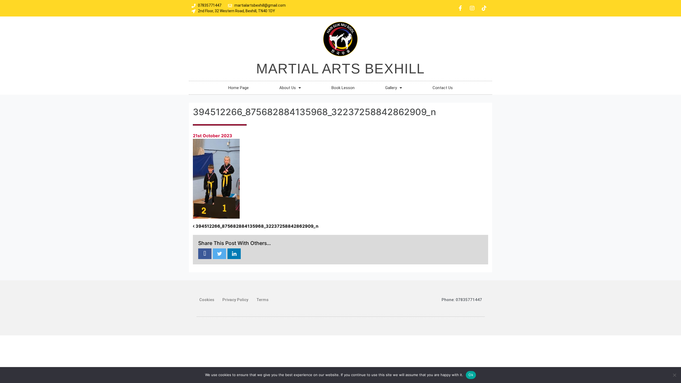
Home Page (238, 87)
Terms (262, 299)
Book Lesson (343, 87)
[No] (674, 375)
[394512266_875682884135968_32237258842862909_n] (204, 254)
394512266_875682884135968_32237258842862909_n (256, 226)
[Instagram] (472, 8)
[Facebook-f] (460, 8)
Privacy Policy (235, 299)
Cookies (206, 299)
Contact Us (443, 87)
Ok (470, 375)
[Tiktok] (484, 8)
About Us (287, 87)
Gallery (391, 87)
